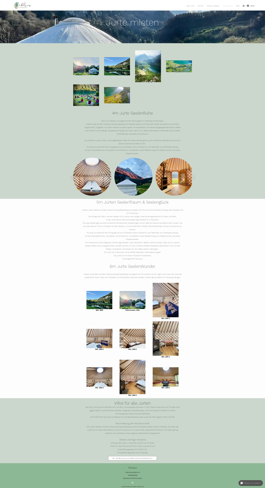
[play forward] (193, 176)
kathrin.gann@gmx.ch (133, 472)
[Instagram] (244, 6)
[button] (92, 177)
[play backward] (71, 176)
